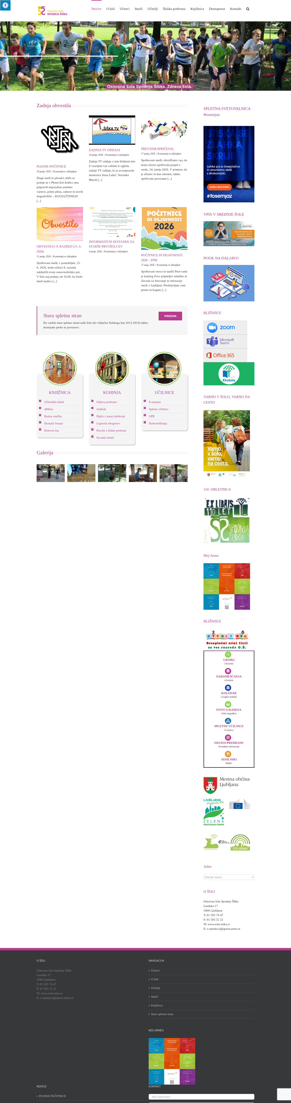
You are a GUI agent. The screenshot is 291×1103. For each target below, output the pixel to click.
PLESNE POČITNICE (51, 166)
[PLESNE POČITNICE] (60, 138)
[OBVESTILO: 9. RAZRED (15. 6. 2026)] (60, 224)
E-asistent (155, 402)
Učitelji (155, 988)
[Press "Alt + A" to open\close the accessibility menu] (5, 5)
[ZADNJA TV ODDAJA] (112, 130)
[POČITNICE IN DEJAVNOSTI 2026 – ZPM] (164, 228)
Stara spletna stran (162, 1014)
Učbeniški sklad (54, 402)
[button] (247, 8)
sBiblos (48, 409)
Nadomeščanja (158, 423)
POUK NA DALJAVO (221, 258)
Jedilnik (101, 409)
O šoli (154, 979)
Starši (154, 996)
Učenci (155, 970)
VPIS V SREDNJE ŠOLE (224, 214)
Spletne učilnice (158, 409)
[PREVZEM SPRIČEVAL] (164, 129)
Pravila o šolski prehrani (111, 430)
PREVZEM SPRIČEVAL (157, 148)
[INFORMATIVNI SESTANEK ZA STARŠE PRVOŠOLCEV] (112, 221)
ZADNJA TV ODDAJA (104, 150)
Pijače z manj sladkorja (110, 416)
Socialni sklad (105, 437)
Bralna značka (53, 416)
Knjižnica (157, 1005)
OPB (152, 416)
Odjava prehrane (106, 402)
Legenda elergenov (108, 423)
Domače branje (53, 423)
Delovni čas (51, 430)
